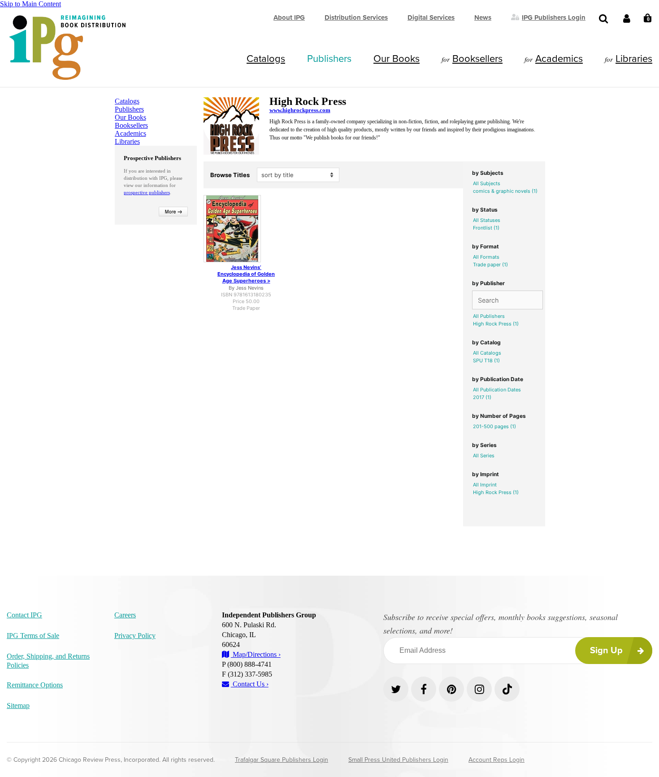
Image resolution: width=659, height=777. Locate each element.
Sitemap (18, 705)
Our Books (396, 59)
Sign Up (606, 650)
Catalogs (266, 59)
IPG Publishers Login (553, 17)
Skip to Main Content (30, 4)
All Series (483, 455)
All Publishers (489, 316)
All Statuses (486, 220)
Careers (125, 615)
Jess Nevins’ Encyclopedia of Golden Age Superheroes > (246, 274)
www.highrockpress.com (299, 110)
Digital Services (431, 17)
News (482, 17)
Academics (559, 59)
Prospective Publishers (152, 158)
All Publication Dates (497, 389)
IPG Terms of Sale (33, 635)
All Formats (486, 257)
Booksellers (477, 59)
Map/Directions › (256, 654)
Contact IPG (24, 615)
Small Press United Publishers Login (398, 760)
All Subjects (486, 183)
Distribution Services (356, 17)
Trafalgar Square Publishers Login (281, 760)
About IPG (289, 17)
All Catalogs (487, 353)
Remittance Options (35, 685)
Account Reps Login (496, 760)
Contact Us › (250, 684)
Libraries (634, 59)
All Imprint (485, 485)
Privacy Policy (135, 635)
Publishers (329, 59)
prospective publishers (147, 192)
